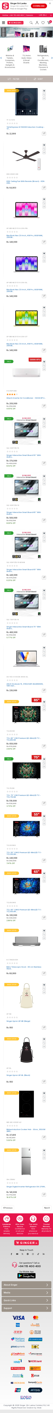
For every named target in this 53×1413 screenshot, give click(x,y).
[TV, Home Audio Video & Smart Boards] (26, 54)
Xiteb (39, 1408)
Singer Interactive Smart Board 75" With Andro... (24, 628)
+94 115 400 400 (16, 15)
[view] (44, 98)
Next (46, 1208)
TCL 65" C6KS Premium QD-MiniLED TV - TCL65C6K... (24, 911)
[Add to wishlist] (44, 90)
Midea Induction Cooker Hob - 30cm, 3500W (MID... (26, 1130)
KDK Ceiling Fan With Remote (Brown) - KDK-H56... (26, 182)
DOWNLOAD (39, 6)
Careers (29, 15)
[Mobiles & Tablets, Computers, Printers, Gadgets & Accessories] (10, 56)
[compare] (44, 94)
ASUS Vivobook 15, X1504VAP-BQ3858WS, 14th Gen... (25, 685)
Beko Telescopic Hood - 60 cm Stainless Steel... (24, 968)
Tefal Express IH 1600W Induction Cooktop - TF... (26, 128)
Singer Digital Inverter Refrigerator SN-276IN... (26, 1186)
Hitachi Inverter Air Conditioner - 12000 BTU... (26, 398)
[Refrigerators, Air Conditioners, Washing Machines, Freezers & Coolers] (43, 57)
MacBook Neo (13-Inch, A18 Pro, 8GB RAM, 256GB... (25, 236)
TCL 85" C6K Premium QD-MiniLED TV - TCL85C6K (24, 739)
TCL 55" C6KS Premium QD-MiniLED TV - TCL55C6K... (24, 853)
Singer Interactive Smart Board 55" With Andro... (24, 456)
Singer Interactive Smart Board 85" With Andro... (24, 513)
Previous (8, 1208)
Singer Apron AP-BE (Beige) (18, 1021)
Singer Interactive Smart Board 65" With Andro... (24, 570)
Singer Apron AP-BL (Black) (18, 1075)
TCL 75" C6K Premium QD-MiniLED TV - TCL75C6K (24, 796)
